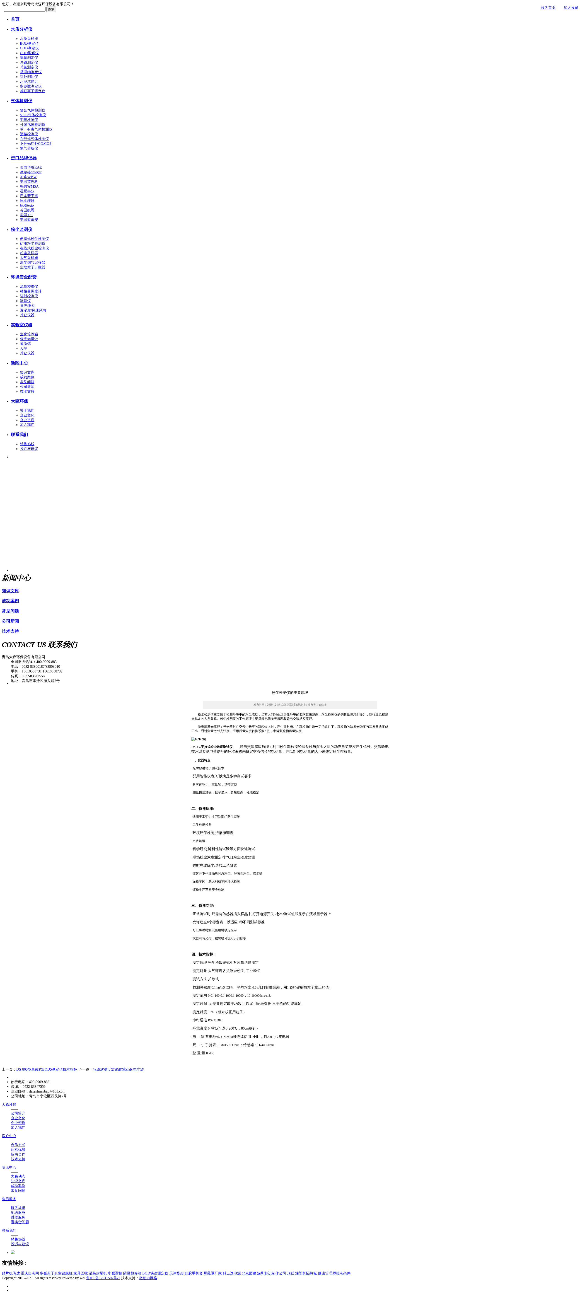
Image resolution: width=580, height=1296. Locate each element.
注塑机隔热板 (306, 1273)
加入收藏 (571, 8)
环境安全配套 (24, 277)
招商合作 (18, 1154)
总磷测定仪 (29, 62)
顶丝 (290, 1273)
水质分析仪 (21, 29)
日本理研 (27, 201)
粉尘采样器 (29, 253)
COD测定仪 (29, 48)
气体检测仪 (21, 100)
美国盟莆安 (29, 220)
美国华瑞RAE (31, 167)
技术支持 (27, 391)
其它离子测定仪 (32, 91)
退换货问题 (20, 1222)
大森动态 (18, 1176)
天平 (23, 348)
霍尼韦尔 (27, 191)
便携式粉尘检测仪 (34, 239)
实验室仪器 (21, 324)
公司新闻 (27, 387)
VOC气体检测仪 (33, 115)
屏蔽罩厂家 (213, 1273)
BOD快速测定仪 (155, 1273)
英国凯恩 (27, 210)
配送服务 (18, 1212)
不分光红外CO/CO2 (35, 143)
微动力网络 (148, 1278)
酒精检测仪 (29, 134)
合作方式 (18, 1145)
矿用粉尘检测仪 (32, 243)
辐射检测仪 (29, 296)
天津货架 (176, 1273)
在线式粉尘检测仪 (34, 248)
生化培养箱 (29, 334)
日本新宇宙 (29, 196)
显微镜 (25, 344)
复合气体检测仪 (32, 110)
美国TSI (26, 215)
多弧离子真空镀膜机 (56, 1273)
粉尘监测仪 (21, 229)
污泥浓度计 (29, 81)
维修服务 (18, 1217)
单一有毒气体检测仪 (36, 129)
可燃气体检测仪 (32, 124)
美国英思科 (29, 182)
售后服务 (9, 1199)
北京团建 (249, 1273)
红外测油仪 (29, 77)
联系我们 (19, 434)
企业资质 (27, 420)
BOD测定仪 (29, 43)
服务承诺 (18, 1208)
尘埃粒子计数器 (32, 267)
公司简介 (18, 1113)
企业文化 (27, 415)
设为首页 (548, 8)
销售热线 (27, 444)
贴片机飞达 (11, 1273)
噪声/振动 (27, 305)
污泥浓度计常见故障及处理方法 (118, 1069)
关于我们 (27, 410)
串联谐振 (115, 1273)
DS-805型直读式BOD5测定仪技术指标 (46, 1069)
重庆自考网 (30, 1273)
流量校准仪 (29, 286)
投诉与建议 (29, 449)
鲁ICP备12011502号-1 (103, 1278)
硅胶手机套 (194, 1273)
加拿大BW (28, 177)
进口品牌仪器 (24, 157)
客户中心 (9, 1136)
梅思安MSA (29, 186)
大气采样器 (29, 258)
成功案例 (27, 377)
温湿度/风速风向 (33, 310)
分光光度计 (29, 339)
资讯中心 (9, 1167)
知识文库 (27, 372)
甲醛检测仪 (29, 120)
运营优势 (18, 1149)
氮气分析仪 (29, 148)
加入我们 (27, 425)
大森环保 (19, 401)
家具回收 (80, 1273)
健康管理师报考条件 (334, 1273)
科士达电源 (232, 1273)
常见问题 (27, 382)
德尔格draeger (30, 172)
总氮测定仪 (29, 67)
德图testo (27, 205)
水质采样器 (29, 39)
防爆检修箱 (132, 1273)
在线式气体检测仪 (34, 139)
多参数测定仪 (31, 86)
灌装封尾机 (98, 1273)
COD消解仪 (29, 53)
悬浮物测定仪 (31, 72)
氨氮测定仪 (29, 58)
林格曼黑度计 (31, 291)
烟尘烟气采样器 (32, 262)
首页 (15, 19)
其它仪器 (27, 315)
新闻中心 (19, 362)
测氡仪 (25, 301)
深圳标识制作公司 (271, 1273)
